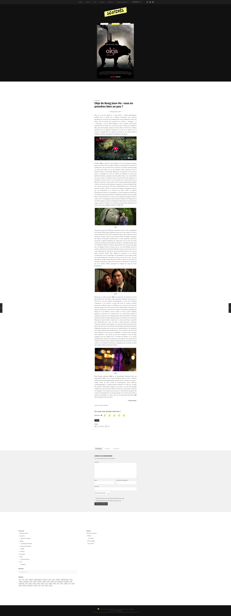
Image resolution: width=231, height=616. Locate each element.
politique (65, 583)
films (71, 581)
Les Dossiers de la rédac (26, 543)
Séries (87, 2)
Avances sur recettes (25, 538)
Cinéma (80, 2)
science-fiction (29, 585)
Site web (96, 486)
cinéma (71, 579)
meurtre (42, 583)
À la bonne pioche (24, 533)
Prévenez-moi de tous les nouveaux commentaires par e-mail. (110, 498)
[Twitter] (150, 2)
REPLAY (22, 548)
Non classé (22, 554)
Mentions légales (91, 541)
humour (38, 583)
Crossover (102, 2)
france (26, 583)
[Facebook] (147, 2)
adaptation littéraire (37, 579)
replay (20, 585)
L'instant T (23, 564)
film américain (60, 581)
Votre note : (97, 415)
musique (50, 583)
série (43, 585)
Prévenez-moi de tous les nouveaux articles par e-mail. (108, 500)
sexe (39, 585)
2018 (23, 579)
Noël (58, 583)
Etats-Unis (40, 581)
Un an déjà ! (91, 538)
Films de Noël (21, 583)
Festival (52, 581)
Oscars (61, 583)
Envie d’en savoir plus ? (122, 2)
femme (48, 581)
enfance (35, 581)
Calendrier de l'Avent (64, 579)
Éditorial (89, 535)
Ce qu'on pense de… (25, 559)
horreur (34, 583)
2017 (20, 579)
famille (44, 581)
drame (31, 581)
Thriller (46, 585)
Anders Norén (115, 609)
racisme (73, 583)
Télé (94, 2)
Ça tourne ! (110, 2)
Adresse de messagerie (122, 480)
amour (53, 579)
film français (66, 581)
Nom (95, 480)
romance (24, 585)
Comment (96, 462)
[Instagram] (153, 2)
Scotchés (35, 585)
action (26, 579)
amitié (50, 579)
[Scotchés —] (115, 12)
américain (58, 579)
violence (50, 585)
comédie (20, 581)
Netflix (54, 583)
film (56, 581)
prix (69, 583)
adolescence (45, 579)
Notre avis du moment (26, 546)
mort (46, 583)
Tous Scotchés (90, 543)
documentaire (26, 581)
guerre (30, 583)
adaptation (31, 579)
